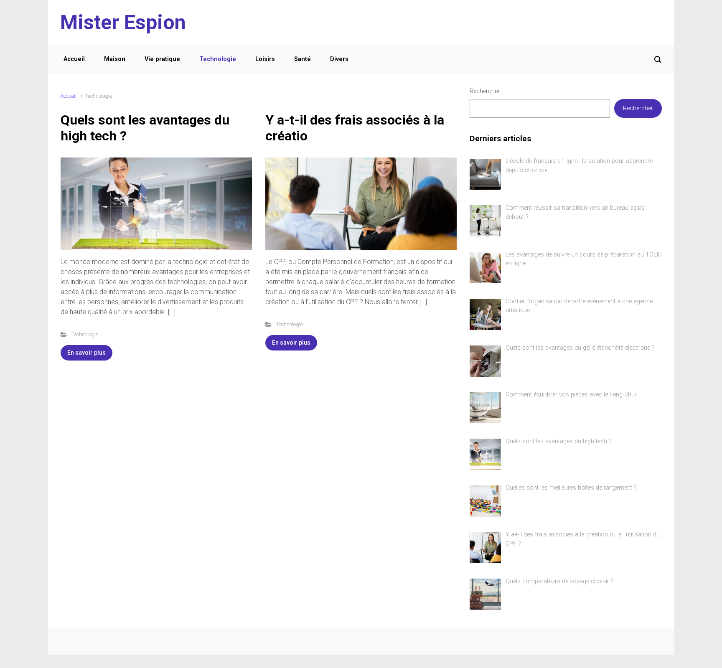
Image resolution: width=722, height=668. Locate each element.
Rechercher (485, 91)
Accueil (74, 59)
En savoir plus (86, 352)
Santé (302, 59)
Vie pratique (162, 59)
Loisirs (265, 59)
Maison (114, 59)
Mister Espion (123, 22)
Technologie (217, 59)
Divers (339, 59)
